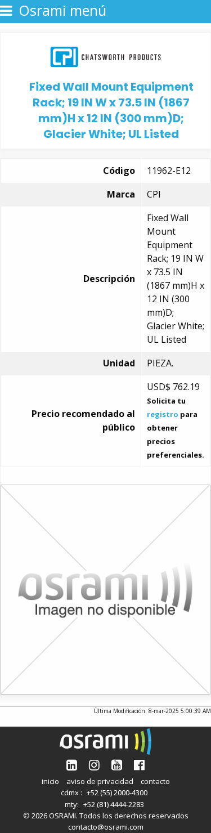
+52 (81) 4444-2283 (113, 804)
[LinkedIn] (71, 764)
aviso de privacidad (99, 781)
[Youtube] (116, 764)
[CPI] (105, 55)
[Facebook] (139, 764)
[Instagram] (94, 764)
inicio (50, 781)
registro (162, 414)
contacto (155, 781)
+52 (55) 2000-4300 (117, 792)
